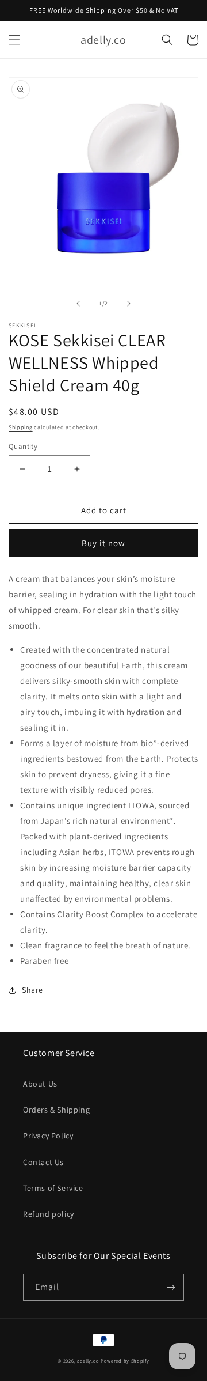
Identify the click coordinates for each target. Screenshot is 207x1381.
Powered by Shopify (125, 1360)
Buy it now (103, 543)
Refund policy (48, 1214)
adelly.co (88, 1360)
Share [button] (32, 990)
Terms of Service (53, 1188)
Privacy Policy (48, 1135)
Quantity (23, 446)
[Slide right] (128, 303)
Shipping (21, 427)
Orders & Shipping (56, 1109)
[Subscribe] (170, 1287)
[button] (14, 39)
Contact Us (43, 1162)
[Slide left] (78, 303)
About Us (40, 1084)
